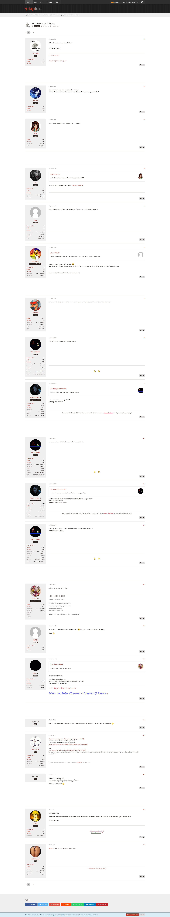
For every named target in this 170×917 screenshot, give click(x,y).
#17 (144, 735)
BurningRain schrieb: (58, 389)
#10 (144, 438)
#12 (144, 525)
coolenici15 (45, 26)
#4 (144, 168)
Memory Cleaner (76, 185)
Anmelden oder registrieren (130, 2)
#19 (144, 809)
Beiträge (29, 63)
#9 (144, 383)
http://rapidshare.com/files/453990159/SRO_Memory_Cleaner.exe (67, 744)
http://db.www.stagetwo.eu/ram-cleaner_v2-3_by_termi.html (66, 739)
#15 (144, 659)
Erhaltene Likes (30, 59)
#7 (144, 298)
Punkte (28, 61)
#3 (144, 119)
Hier (50, 848)
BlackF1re (79, 762)
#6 (144, 247)
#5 (144, 206)
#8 (144, 338)
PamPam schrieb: (57, 664)
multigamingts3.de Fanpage (57, 61)
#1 (144, 39)
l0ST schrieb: (55, 174)
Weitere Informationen (132, 914)
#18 (144, 774)
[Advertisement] (85, 76)
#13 (144, 584)
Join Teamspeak (53, 55)
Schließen (142, 914)
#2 (144, 86)
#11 (144, 484)
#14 (144, 626)
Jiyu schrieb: (55, 253)
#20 (144, 845)
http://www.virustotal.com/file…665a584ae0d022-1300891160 (66, 750)
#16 (144, 720)
